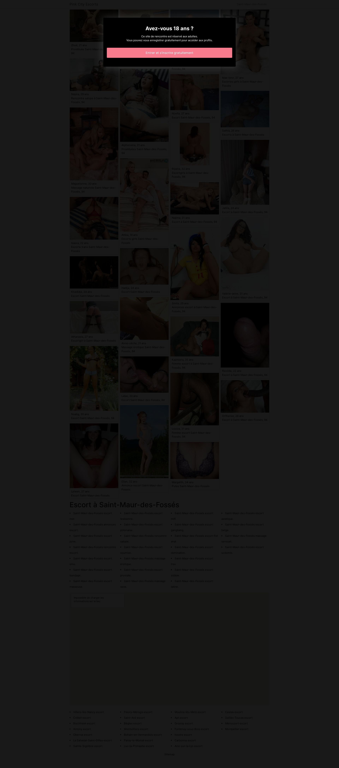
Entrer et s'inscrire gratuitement (169, 53)
